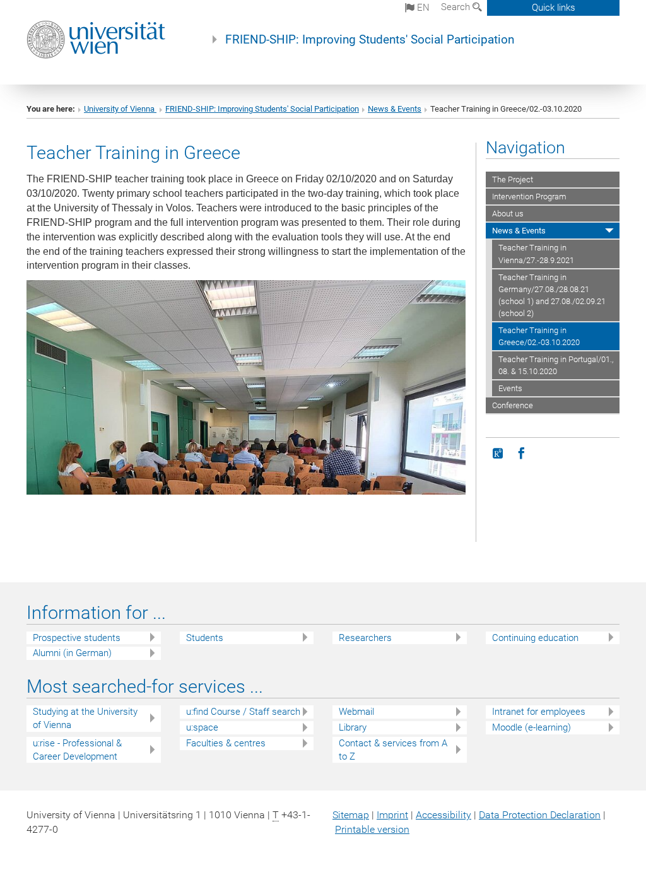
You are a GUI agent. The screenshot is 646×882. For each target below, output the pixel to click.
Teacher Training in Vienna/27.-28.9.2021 (536, 253)
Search (457, 7)
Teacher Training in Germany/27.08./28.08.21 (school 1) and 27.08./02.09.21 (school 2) (552, 295)
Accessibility (443, 815)
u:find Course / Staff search (243, 711)
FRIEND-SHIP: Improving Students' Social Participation (369, 40)
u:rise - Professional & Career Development (77, 750)
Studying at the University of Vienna (85, 718)
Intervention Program (529, 196)
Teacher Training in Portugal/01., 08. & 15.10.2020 (555, 365)
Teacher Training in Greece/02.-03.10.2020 (539, 336)
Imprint (392, 815)
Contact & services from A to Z (393, 750)
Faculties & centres (226, 743)
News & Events (394, 109)
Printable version (372, 829)
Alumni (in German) (72, 653)
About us (508, 213)
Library (353, 727)
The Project (512, 179)
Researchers (365, 638)
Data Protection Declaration (540, 815)
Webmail (356, 711)
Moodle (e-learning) (531, 727)
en (422, 7)
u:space (202, 727)
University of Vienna (120, 109)
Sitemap (350, 815)
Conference (512, 405)
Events (510, 388)
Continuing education (535, 638)
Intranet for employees (538, 711)
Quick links (553, 7)
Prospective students (76, 638)
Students (204, 638)
